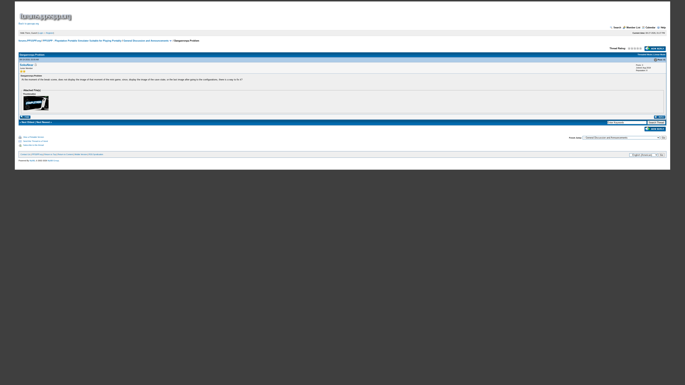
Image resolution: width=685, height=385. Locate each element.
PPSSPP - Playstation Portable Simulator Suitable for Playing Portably (82, 40)
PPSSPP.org (37, 154)
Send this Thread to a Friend (35, 141)
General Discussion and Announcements (146, 40)
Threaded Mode (645, 54)
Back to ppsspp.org (29, 23)
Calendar (650, 27)
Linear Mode (659, 54)
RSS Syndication (96, 154)
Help (663, 27)
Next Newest (43, 122)
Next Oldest (28, 122)
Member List (633, 27)
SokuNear (26, 64)
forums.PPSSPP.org (30, 40)
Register (49, 33)
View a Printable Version (33, 137)
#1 (664, 60)
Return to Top (50, 154)
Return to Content (65, 154)
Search (617, 27)
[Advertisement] (138, 13)
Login (40, 33)
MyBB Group (53, 161)
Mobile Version (81, 154)
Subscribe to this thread (33, 145)
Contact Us (25, 154)
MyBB (32, 161)
